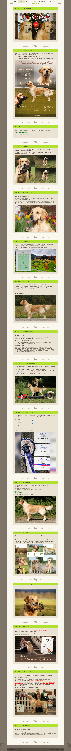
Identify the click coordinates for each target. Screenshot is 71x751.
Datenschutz (54, 749)
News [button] (21, 1)
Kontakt (56, 1)
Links (50, 1)
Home (14, 1)
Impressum (60, 749)
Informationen (42, 1)
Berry (27, 53)
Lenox (27, 196)
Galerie (34, 1)
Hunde (27, 1)
